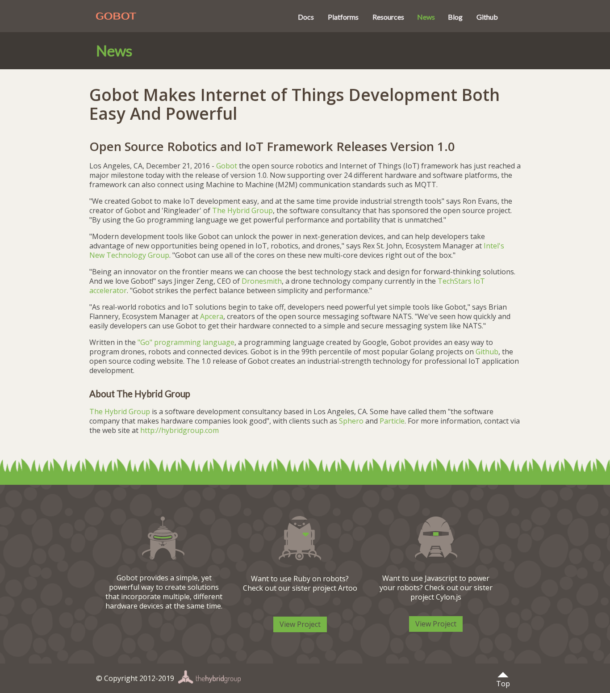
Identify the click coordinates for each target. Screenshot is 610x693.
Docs (306, 17)
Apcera (211, 316)
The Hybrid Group (242, 210)
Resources (388, 17)
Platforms (343, 17)
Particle (392, 421)
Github (487, 17)
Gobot (180, 17)
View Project (300, 624)
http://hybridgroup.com (179, 430)
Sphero (351, 421)
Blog (455, 17)
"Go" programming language (186, 342)
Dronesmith (262, 281)
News (426, 17)
